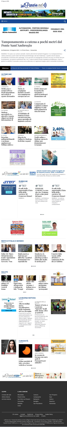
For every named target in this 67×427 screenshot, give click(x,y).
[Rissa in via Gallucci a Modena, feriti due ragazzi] (25, 130)
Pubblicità (30, 414)
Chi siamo (15, 414)
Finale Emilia (21, 397)
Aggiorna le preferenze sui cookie (29, 416)
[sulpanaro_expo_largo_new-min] (33, 375)
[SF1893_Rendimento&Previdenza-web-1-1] (58, 141)
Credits (43, 416)
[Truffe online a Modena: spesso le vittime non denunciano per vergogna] (41, 130)
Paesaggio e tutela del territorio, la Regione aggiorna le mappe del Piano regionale (25, 359)
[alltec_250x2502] (8, 195)
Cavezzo (36, 395)
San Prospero (53, 395)
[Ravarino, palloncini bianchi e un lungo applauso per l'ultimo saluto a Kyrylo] (8, 130)
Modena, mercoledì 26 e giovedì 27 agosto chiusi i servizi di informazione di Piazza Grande (7, 116)
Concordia (21, 401)
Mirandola (21, 395)
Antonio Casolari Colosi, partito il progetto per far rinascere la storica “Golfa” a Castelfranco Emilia (51, 171)
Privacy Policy (39, 414)
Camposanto (37, 397)
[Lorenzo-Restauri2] (8, 311)
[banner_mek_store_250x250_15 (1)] (58, 285)
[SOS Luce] (49, 236)
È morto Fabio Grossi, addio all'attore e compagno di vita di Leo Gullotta (58, 257)
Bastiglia (36, 401)
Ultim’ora (5, 68)
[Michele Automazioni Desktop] (33, 30)
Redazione (6, 50)
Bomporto (36, 399)
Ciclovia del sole (6, 395)
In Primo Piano (25, 50)
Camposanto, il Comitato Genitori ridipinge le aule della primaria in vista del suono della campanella (41, 107)
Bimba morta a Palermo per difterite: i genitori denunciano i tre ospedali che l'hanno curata (25, 257)
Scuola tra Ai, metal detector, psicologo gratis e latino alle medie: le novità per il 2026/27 (41, 257)
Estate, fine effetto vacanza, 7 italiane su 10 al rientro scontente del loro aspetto (31, 285)
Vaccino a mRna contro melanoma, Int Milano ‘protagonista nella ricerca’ (43, 285)
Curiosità (23, 341)
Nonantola (34, 50)
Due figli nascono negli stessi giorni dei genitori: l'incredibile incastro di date (41, 359)
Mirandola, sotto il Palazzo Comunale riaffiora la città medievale (41, 307)
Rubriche (23, 181)
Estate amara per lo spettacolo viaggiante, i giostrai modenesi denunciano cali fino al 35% (40, 92)
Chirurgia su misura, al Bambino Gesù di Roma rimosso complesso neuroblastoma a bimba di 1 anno (6, 285)
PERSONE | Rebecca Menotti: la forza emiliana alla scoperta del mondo (44, 192)
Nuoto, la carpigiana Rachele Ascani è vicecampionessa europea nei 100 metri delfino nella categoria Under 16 (25, 92)
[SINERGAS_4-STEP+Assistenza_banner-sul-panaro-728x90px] (33, 17)
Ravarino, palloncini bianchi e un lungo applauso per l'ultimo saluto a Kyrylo (7, 141)
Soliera (51, 399)
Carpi (19, 405)
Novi (50, 397)
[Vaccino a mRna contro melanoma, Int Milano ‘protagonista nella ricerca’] (43, 278)
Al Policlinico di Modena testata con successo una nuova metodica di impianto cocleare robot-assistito (24, 117)
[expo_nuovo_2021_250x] (17, 165)
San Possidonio (38, 403)
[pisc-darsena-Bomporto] (49, 165)
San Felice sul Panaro (24, 399)
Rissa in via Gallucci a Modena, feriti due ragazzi (25, 139)
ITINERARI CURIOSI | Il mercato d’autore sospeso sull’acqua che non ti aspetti (28, 192)
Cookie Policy (49, 414)
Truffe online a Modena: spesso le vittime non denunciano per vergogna (41, 141)
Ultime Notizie (6, 397)
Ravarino (52, 401)
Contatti (22, 414)
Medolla (20, 403)
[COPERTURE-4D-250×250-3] (17, 236)
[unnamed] (58, 88)
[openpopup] (65, 21)
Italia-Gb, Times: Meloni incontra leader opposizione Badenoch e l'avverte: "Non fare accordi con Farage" (8, 257)
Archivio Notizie (6, 399)
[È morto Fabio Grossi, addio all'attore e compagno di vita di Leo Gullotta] (59, 248)
